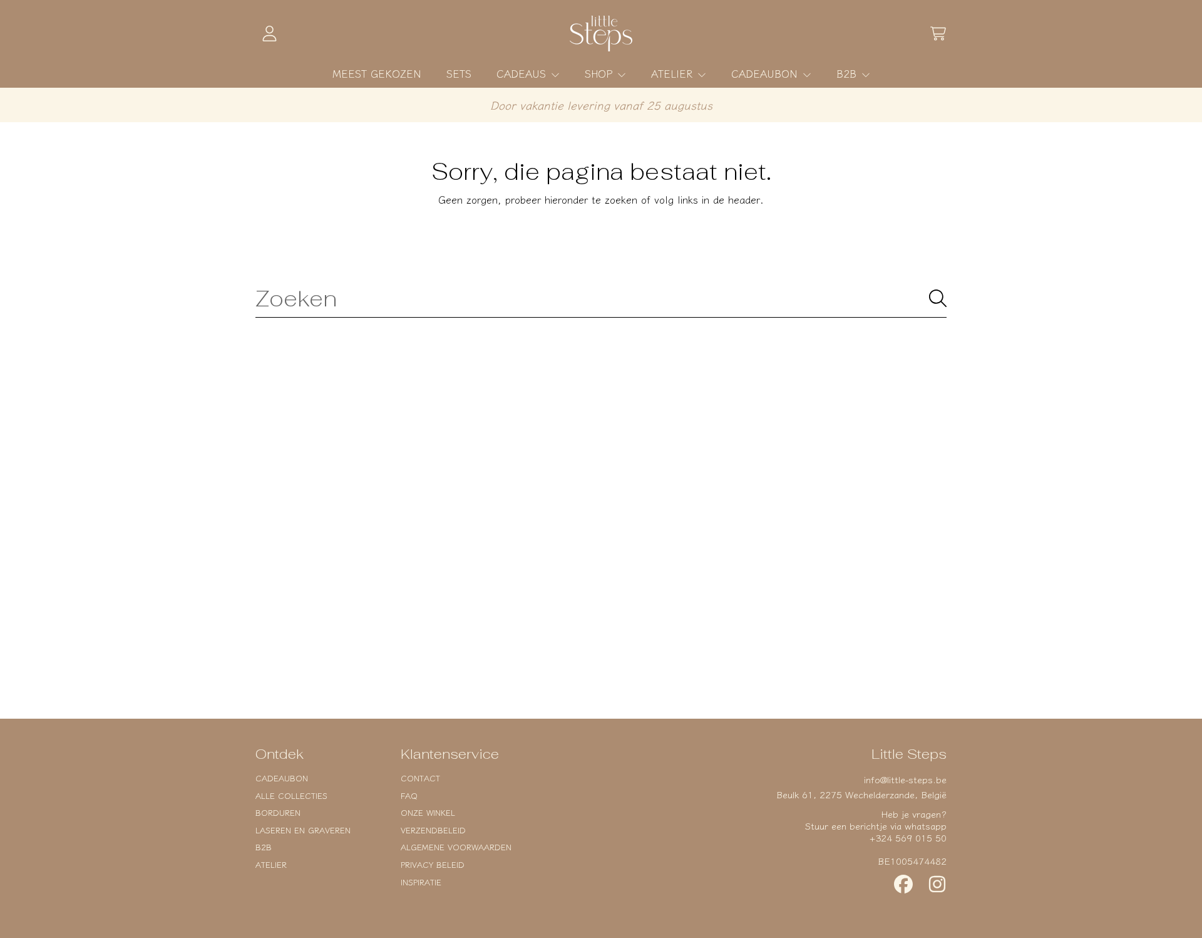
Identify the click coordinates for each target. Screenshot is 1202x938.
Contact (420, 778)
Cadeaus (523, 73)
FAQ (409, 795)
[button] (938, 34)
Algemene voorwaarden (456, 847)
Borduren (277, 812)
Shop (600, 73)
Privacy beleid (433, 864)
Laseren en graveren (303, 830)
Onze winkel (428, 812)
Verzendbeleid (433, 830)
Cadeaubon (766, 73)
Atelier (673, 73)
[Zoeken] (938, 298)
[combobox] (601, 298)
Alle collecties (291, 795)
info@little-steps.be (905, 779)
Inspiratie (421, 882)
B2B (848, 73)
